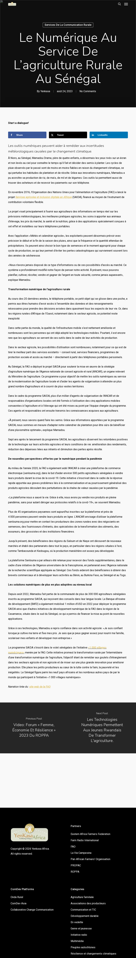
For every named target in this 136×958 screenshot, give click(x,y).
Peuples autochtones (83, 947)
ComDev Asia (18, 903)
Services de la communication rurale (68, 24)
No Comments (87, 91)
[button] (126, 4)
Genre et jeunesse (81, 928)
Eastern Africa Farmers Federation (90, 834)
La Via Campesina (81, 852)
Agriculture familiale (82, 897)
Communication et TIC (83, 909)
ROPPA (75, 871)
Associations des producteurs (88, 903)
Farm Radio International (85, 840)
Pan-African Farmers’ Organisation (90, 859)
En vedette (77, 922)
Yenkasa (45, 91)
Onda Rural (17, 897)
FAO (73, 846)
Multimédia (77, 941)
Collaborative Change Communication (32, 909)
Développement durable (85, 916)
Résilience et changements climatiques (93, 953)
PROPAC (76, 865)
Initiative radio (79, 934)
